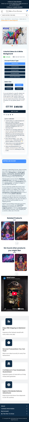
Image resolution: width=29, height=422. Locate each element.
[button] (5, 35)
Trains (17, 138)
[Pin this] (10, 114)
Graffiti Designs (9, 144)
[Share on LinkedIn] (8, 114)
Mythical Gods (9, 140)
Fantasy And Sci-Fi (14, 147)
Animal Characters (10, 149)
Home (2, 19)
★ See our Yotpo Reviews (14, 1)
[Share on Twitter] (6, 114)
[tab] (14, 161)
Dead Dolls (11, 132)
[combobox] (14, 15)
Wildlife (7, 147)
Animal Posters (15, 19)
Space (11, 131)
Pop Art (7, 131)
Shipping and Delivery (9, 161)
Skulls (7, 132)
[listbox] (14, 70)
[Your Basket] (26, 11)
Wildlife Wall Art (22, 19)
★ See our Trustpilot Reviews (14, 7)
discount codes (17, 3)
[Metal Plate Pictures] (14, 11)
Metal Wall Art (8, 19)
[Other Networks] (12, 114)
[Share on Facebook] (4, 114)
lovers (20, 126)
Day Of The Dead (18, 132)
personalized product (8, 97)
